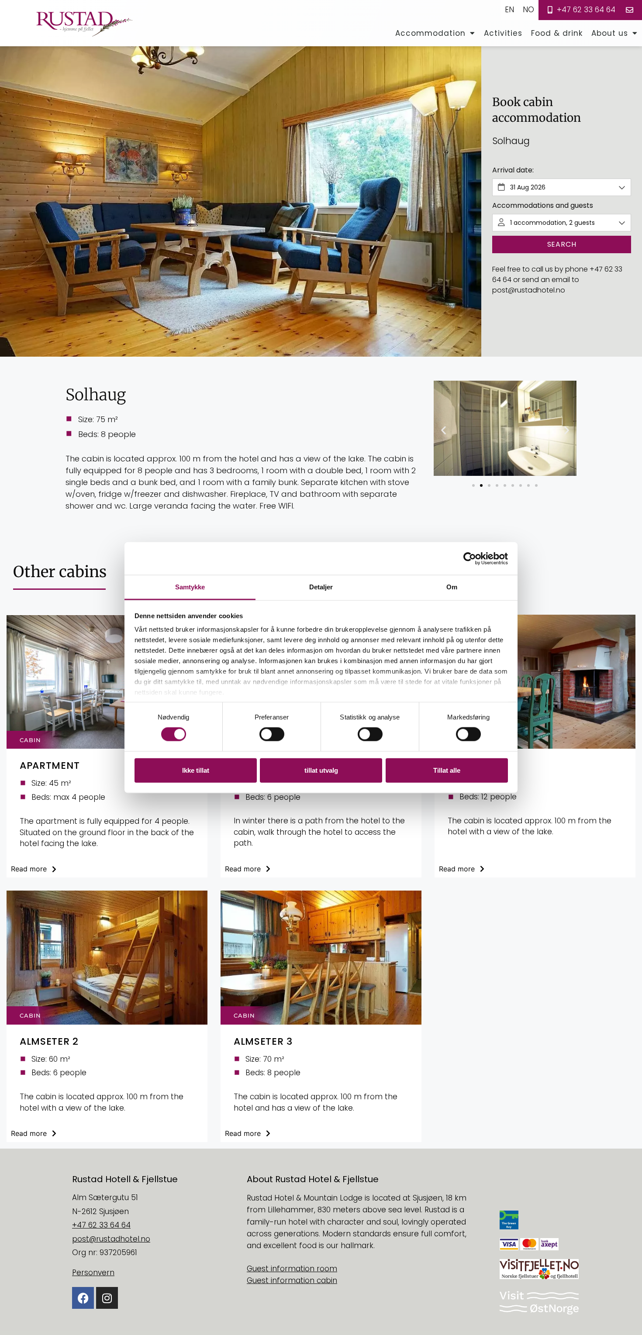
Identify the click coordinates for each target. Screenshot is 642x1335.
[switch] (271, 734)
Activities (503, 33)
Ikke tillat (195, 770)
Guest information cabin (292, 1280)
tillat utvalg (321, 770)
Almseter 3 (263, 1041)
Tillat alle (446, 770)
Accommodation (430, 33)
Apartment (49, 765)
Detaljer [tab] (321, 587)
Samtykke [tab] (190, 587)
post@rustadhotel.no (528, 290)
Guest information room (292, 1268)
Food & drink (557, 33)
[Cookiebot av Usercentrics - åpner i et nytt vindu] (469, 558)
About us (609, 33)
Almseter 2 (49, 1041)
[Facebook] (83, 1298)
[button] (443, 430)
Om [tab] (451, 587)
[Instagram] (107, 1298)
